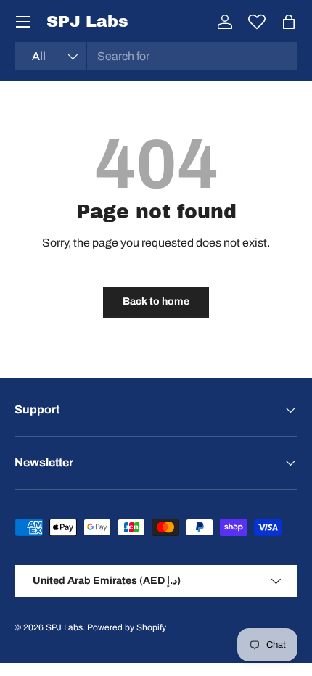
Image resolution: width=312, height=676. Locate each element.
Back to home (156, 301)
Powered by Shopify (126, 627)
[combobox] (156, 56)
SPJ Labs (64, 627)
